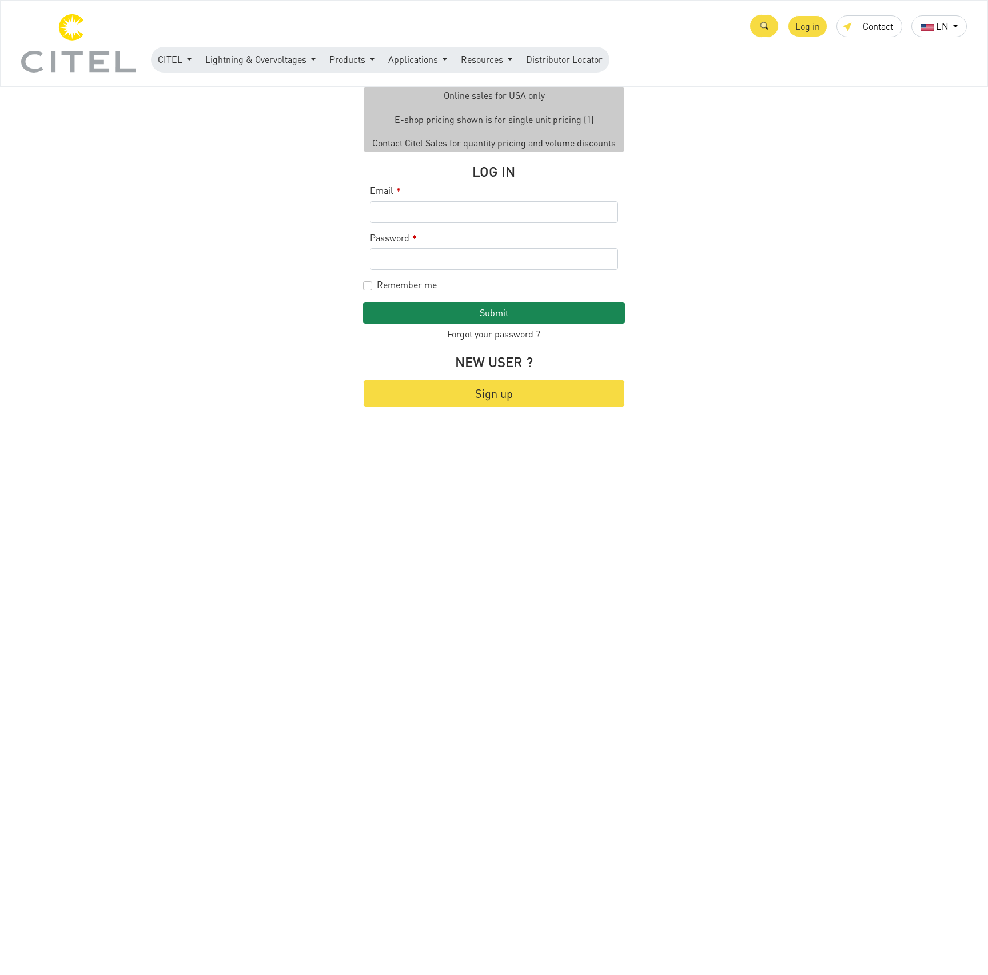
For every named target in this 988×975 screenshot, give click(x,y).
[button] (764, 26)
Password (393, 238)
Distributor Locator (564, 59)
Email (385, 191)
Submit (494, 313)
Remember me (407, 284)
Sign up (494, 393)
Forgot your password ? (493, 334)
